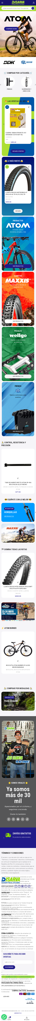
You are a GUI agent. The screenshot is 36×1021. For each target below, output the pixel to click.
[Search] (32, 8)
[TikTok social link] (27, 819)
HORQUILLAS (23, 487)
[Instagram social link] (13, 819)
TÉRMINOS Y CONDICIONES (9, 918)
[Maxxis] (26, 62)
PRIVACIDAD (5, 927)
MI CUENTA (4, 940)
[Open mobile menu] (2, 3)
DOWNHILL (16, 197)
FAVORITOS (4, 943)
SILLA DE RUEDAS (18, 135)
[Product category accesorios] (26, 83)
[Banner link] (18, 512)
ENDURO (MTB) (13, 487)
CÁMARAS (9, 135)
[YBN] (9, 62)
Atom (18, 674)
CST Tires (9, 137)
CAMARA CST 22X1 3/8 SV (14, 133)
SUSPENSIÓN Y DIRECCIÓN (9, 909)
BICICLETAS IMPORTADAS (22, 669)
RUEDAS (3, 902)
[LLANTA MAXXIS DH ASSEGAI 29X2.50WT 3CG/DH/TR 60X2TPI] (18, 569)
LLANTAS (21, 591)
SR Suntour (18, 489)
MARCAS (4, 946)
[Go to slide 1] (14, 55)
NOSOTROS (5, 921)
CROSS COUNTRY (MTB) (18, 671)
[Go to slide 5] (21, 55)
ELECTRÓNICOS (6, 906)
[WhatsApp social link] (22, 819)
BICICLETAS (9, 669)
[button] (28, 107)
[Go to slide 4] (19, 55)
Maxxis (18, 593)
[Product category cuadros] (9, 83)
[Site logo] (18, 2)
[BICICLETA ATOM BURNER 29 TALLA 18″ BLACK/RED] (18, 648)
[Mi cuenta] (34, 3)
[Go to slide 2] (16, 55)
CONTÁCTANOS (6, 924)
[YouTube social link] (18, 819)
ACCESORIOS (5, 899)
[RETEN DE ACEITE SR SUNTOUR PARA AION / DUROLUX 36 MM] (18, 465)
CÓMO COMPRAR (7, 937)
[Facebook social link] (9, 819)
